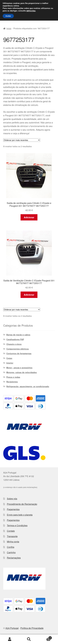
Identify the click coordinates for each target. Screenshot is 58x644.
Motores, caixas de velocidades (21, 372)
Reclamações (14, 557)
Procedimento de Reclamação (22, 504)
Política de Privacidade (32, 628)
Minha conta (13, 541)
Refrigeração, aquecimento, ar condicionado (27, 386)
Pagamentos (13, 509)
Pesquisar (29, 639)
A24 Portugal (12, 628)
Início (8, 28)
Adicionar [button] (29, 217)
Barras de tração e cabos (18, 334)
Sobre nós (12, 498)
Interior (9, 363)
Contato (11, 530)
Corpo (9, 358)
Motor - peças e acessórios (19, 367)
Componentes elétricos (17, 348)
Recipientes (12, 381)
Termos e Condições (17, 525)
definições (30, 11)
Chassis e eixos (14, 344)
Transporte (12, 536)
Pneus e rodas (13, 377)
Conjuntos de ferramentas (18, 353)
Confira (10, 547)
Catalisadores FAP (15, 339)
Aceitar (8, 16)
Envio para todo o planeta (20, 514)
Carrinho (11, 552)
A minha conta (9, 639)
